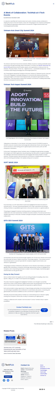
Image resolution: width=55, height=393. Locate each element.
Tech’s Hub (43, 372)
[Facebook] (40, 389)
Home (41, 365)
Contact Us (8, 376)
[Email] (44, 389)
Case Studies (43, 373)
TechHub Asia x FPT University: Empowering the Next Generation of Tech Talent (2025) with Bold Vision (15, 349)
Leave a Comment (8, 353)
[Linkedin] (42, 389)
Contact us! (44, 310)
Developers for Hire (45, 368)
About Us (42, 367)
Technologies (43, 370)
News (14, 353)
